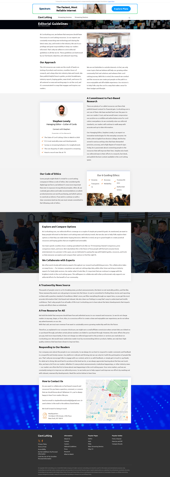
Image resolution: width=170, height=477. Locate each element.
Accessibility (42, 449)
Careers (66, 444)
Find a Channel (116, 439)
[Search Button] (129, 17)
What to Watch (69, 454)
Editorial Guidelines (70, 446)
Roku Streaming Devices (95, 446)
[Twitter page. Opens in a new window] (39, 441)
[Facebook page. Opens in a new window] (42, 441)
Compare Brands (117, 444)
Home (39, 25)
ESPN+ (90, 439)
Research (67, 451)
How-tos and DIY (117, 441)
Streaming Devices (81, 17)
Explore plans (121, 8)
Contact (66, 441)
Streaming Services (65, 17)
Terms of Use (42, 446)
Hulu (89, 441)
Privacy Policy (42, 444)
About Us (67, 439)
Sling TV (90, 449)
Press (66, 449)
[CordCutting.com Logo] (45, 17)
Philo (89, 444)
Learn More (111, 1)
